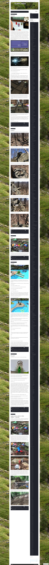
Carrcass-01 (33, 281)
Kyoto (32, 47)
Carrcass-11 (33, 284)
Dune (32, 263)
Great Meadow (33, 331)
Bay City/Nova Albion (33, 228)
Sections (31, 446)
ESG (31, 245)
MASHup (32, 265)
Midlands (32, 153)
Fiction (16, 1)
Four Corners (33, 75)
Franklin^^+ (24, 349)
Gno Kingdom (33, 178)
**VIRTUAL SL (16, 230)
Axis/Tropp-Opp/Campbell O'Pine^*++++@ (18, 124)
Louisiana (32, 370)
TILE (25, 350)
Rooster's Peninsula (33, 202)
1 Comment (27, 230)
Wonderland (32, 66)
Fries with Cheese (32, 248)
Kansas (31, 368)
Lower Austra (15, 408)
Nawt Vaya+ (33, 154)
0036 (18, 347)
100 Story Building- (33, 115)
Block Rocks (33, 328)
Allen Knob (33, 313)
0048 (31, 442)
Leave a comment (26, 256)
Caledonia (32, 104)
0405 (19, 256)
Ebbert (32, 295)
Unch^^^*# (13, 411)
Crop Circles (33, 238)
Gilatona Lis (32, 300)
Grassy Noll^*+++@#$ (24, 258)
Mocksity (32, 321)
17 (30, 560)
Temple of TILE (32, 253)
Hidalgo (32, 289)
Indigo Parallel (32, 42)
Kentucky (32, 369)
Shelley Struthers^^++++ (22, 410)
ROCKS (15, 509)
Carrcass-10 (33, 283)
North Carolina (32, 384)
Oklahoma (32, 387)
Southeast (32, 93)
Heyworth (32, 31)
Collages (20, 1)
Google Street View (33, 38)
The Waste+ (33, 129)
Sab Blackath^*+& (26, 259)
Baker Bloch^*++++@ (16, 349)
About (12, 1)
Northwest (32, 92)
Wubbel (31, 67)
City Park (15, 257)
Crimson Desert (32, 35)
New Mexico (32, 382)
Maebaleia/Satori (32, 174)
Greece (32, 358)
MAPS (31, 346)
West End (32, 172)
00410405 (13, 16)
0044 (31, 439)
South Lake (33, 157)
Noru (32, 160)
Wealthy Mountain (33, 339)
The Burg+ (33, 170)
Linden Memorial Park (33, 91)
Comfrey (32, 139)
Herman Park (32, 326)
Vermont (32, 396)
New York (32, 383)
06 (31, 532)
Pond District (33, 145)
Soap (32, 123)
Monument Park (33, 48)
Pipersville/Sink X (33, 186)
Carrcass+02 (33, 278)
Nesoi (32, 61)
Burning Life (33, 102)
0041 (31, 436)
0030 (31, 427)
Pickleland (32, 124)
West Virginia (32, 399)
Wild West (32, 210)
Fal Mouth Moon (32, 246)
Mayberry (32, 51)
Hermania (32, 334)
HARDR (12, 264)
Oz (31, 54)
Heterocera (32, 141)
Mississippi (32, 376)
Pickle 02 (32, 80)
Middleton (32, 152)
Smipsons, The (33, 270)
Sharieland (32, 337)
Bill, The (32, 258)
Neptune (33, 166)
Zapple (32, 276)
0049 (31, 443)
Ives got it (13, 355)
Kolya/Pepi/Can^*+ (14, 125)
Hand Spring (33, 333)
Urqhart (32, 96)
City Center (33, 29)
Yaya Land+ (33, 136)
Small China (33, 34)
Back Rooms (32, 25)
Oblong (32, 290)
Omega (31, 215)
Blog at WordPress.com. (36, 564)
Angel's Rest (33, 99)
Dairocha (33, 201)
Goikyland (32, 37)
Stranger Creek (33, 133)
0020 (31, 418)
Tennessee (32, 393)
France (31, 362)
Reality (31, 1)
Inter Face (32, 43)
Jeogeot (31, 148)
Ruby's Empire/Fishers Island (34, 221)
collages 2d (32, 286)
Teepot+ (32, 128)
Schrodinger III (33, 62)
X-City (32, 191)
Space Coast (33, 271)
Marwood (33, 163)
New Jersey (32, 381)
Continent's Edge (33, 176)
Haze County (32, 302)
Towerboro (33, 171)
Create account (32, 14)
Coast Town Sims (33, 229)
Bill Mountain (33, 314)
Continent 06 (33, 74)
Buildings (31, 241)
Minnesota (32, 375)
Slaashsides (33, 203)
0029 (31, 426)
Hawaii (31, 364)
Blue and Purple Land (33, 315)
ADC (31, 23)
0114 (19, 347)
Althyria (32, 24)
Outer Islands (33, 185)
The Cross (32, 223)
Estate (31, 97)
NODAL (23, 125)
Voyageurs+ (33, 130)
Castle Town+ (33, 216)
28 (35, 561)
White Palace (33, 135)
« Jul (30, 562)
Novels (31, 401)
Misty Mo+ (33, 118)
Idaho (31, 365)
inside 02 (12, 130)
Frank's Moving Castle (33, 247)
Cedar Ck (32, 105)
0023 (31, 421)
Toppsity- (32, 189)
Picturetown (33, 296)
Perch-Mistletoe (33, 209)
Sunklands (12, 564)
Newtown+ (33, 159)
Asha (32, 85)
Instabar (32, 90)
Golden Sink (33, 179)
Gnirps (32, 320)
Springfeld (32, 57)
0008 (31, 408)
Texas (31, 394)
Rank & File (33, 204)
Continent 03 (33, 71)
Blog (34, 1)
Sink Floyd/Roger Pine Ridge (34, 269)
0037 (18, 230)
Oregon (31, 388)
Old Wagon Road (33, 184)
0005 (31, 405)
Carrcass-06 (33, 282)
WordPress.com (32, 17)
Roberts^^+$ (21, 350)
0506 (19, 230)
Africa (31, 347)
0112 (19, 407)
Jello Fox (32, 259)
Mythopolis (32, 235)
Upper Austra (33, 207)
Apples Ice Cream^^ (16, 409)
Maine (31, 371)
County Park (33, 308)
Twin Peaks (33, 264)
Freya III (32, 59)
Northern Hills (33, 78)
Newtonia (32, 251)
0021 (31, 419)
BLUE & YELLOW (21, 349)
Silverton (32, 297)
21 (35, 560)
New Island (33, 220)
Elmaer (32, 177)
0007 (31, 407)
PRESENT (26, 125)
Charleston (32, 233)
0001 (31, 402)
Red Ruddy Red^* (22, 259)
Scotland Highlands (33, 127)
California (32, 352)
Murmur (32, 266)
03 (31, 481)
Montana (32, 378)
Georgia (32, 363)
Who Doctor (33, 275)
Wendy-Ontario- (33, 134)
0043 (31, 438)
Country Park (33, 307)
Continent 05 (33, 73)
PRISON (25, 409)
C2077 (31, 26)
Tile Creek (32, 338)
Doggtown (32, 30)
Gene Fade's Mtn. (33, 319)
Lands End (32, 196)
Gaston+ (32, 109)
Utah (31, 395)
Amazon (32, 98)
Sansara (32, 226)
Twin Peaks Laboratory (34, 140)
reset (12, 237)
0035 (31, 431)
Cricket (32, 294)
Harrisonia (32, 309)
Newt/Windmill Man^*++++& (19, 125)
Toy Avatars (20, 507)
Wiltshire (32, 240)
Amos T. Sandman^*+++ (16, 258)
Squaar (32, 272)
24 (30, 561)
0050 (31, 444)
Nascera (32, 192)
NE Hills (33, 165)
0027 (31, 424)
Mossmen (32, 345)
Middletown (32, 234)
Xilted (32, 173)
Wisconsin (32, 400)
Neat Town (33, 183)
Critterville (32, 36)
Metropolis (33, 208)
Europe (31, 357)
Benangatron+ (33, 87)
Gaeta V (32, 137)
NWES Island (33, 161)
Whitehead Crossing (33, 325)
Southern (32, 222)
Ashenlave (32, 86)
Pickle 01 (32, 79)
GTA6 (32, 41)
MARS (32, 117)
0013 (31, 412)
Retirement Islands (33, 213)
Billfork (32, 327)
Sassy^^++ (24, 350)
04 (31, 498)
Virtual (27, 1)
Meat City (33, 164)
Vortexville (33, 158)
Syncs (24, 1)
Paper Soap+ (33, 121)
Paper (32, 122)
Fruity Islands (33, 108)
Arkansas (32, 350)
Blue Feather (32, 242)
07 (31, 548)
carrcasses (32, 277)
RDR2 (31, 56)
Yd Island (32, 214)
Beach (31, 304)
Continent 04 (33, 72)
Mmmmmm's (17, 507)
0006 (31, 406)
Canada (31, 353)
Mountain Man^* (13, 259)
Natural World (33, 49)
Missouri (32, 377)
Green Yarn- (33, 111)
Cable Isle (32, 103)
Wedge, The (33, 340)
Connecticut (32, 356)
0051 (31, 445)
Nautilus (21, 347)
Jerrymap (32, 44)
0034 (31, 430)
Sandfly (32, 81)
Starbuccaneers (32, 252)
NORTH (13, 348)
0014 (31, 413)
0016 (31, 415)
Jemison (32, 60)
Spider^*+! (27, 410)
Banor (31, 303)
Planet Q (32, 55)
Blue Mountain (22, 230)
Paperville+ (33, 132)
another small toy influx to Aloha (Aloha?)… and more (17, 416)
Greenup (32, 288)
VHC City (32, 147)
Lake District (33, 239)
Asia (31, 351)
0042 (31, 437)
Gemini (32, 110)
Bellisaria (32, 69)
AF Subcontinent (33, 227)
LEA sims (32, 116)
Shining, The (33, 268)
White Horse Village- (33, 190)
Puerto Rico (32, 390)
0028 (31, 425)
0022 (31, 420)
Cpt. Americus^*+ (19, 508)
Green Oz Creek (33, 332)
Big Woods (33, 149)
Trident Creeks (33, 324)
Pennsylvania (32, 389)
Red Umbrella (32, 301)
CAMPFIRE (15, 508)
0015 (31, 414)
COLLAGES (32, 254)
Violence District (33, 50)
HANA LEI (33, 112)
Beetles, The (33, 257)
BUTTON (20, 258)
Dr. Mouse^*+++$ (25, 124)
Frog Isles (32, 195)
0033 (18, 506)
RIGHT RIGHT (15, 410)
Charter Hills (33, 28)
